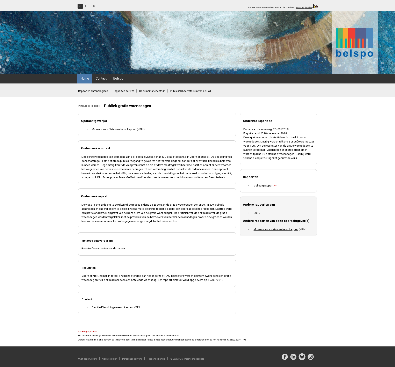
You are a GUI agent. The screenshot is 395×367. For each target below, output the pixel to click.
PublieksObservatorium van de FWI (190, 91)
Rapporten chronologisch (93, 91)
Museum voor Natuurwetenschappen (276, 229)
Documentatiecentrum (152, 91)
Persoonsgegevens (132, 358)
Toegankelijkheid (156, 358)
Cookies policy (109, 358)
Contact (101, 78)
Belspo (118, 78)
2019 (257, 212)
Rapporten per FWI (123, 91)
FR (86, 6)
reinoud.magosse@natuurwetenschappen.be (170, 339)
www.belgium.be (304, 7)
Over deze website (87, 358)
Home (84, 78)
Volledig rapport (263, 185)
